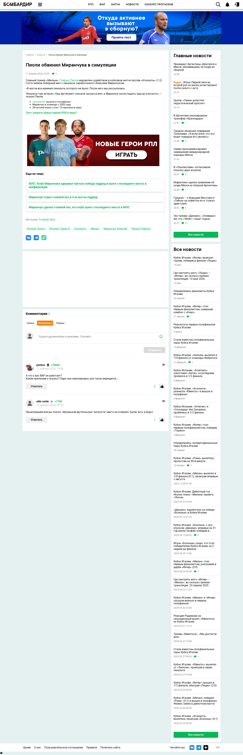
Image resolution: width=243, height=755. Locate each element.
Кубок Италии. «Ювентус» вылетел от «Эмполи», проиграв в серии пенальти (195, 667)
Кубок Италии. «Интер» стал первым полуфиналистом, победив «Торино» (195, 427)
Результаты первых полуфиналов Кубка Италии (194, 326)
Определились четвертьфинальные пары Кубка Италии (195, 444)
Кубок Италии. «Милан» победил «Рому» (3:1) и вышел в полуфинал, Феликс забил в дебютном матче (195, 700)
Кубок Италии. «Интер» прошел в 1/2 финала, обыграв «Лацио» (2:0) (195, 684)
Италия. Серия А (60, 228)
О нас (37, 747)
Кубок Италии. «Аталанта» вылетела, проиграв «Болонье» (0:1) (196, 717)
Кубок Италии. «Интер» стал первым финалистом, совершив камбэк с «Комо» (193, 309)
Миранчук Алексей (115, 228)
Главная (30, 55)
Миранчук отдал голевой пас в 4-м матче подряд (63, 197)
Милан (95, 228)
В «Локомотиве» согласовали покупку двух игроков (192, 169)
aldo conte (42, 401)
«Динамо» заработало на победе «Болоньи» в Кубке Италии (194, 511)
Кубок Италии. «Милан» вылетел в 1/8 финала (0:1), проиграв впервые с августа (196, 476)
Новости (41, 55)
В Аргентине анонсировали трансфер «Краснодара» (190, 117)
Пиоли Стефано (141, 228)
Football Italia (47, 219)
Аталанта (80, 228)
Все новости (195, 234)
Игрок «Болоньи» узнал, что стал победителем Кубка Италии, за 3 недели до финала (194, 546)
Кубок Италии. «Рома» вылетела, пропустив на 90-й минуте (194, 460)
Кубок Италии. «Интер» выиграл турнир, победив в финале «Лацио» (195, 259)
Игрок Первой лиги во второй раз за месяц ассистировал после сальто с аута (195, 85)
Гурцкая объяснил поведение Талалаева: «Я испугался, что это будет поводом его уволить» (194, 134)
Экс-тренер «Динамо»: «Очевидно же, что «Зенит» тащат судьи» (194, 217)
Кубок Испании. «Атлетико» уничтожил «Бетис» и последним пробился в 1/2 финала (194, 373)
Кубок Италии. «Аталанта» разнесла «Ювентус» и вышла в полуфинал (193, 391)
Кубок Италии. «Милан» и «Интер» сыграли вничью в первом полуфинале (195, 600)
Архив (27, 747)
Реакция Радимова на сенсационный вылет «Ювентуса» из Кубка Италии (194, 618)
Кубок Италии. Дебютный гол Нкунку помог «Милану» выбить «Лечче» (194, 494)
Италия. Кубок (36, 228)
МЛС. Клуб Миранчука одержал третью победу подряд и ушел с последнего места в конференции (87, 185)
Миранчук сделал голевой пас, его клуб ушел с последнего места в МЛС (79, 207)
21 (186, 223)
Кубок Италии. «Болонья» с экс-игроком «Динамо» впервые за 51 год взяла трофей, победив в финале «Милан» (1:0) (195, 528)
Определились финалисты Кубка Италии (194, 292)
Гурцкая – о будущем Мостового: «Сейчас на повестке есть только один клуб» (194, 200)
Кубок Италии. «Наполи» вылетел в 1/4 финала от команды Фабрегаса (195, 356)
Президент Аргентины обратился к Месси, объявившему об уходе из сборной (195, 67)
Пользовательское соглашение (63, 747)
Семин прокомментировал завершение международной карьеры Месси (191, 152)
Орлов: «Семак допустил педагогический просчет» (189, 102)
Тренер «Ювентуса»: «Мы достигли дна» (195, 635)
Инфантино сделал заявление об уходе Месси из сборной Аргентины (195, 184)
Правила (91, 747)
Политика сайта (110, 747)
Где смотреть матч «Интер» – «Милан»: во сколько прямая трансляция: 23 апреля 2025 (192, 582)
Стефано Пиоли (68, 80)
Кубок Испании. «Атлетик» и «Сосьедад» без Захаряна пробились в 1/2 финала (191, 409)
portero (40, 365)
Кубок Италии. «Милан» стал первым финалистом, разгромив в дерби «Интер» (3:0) (195, 564)
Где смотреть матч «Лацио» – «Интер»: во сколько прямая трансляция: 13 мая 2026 (192, 275)
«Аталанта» (39, 101)
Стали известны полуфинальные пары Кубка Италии (194, 341)
